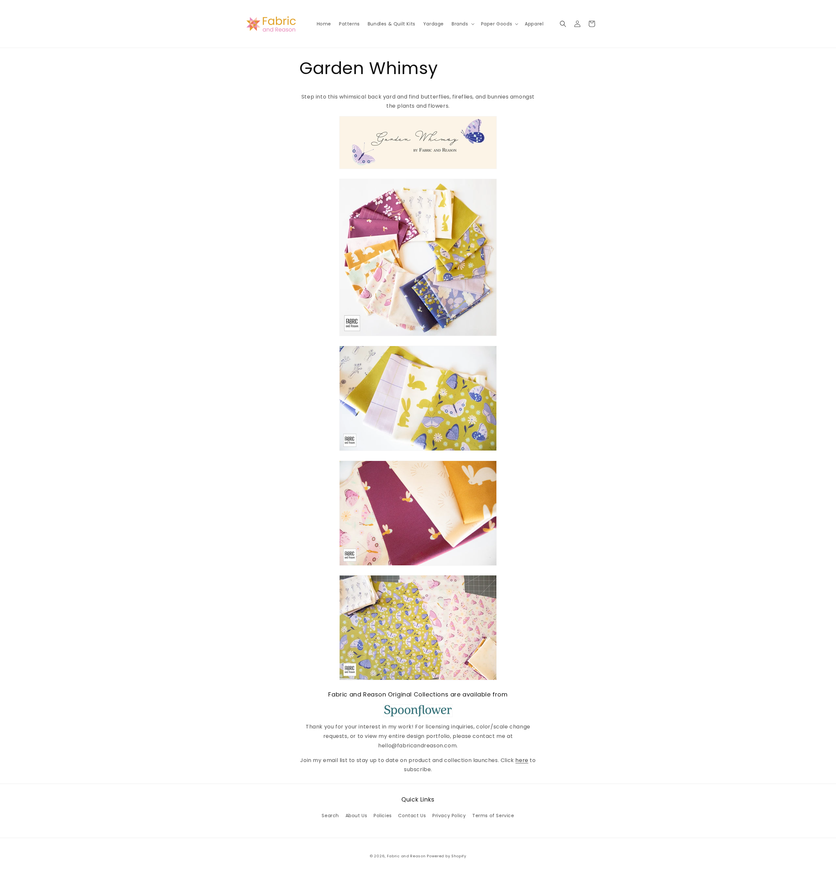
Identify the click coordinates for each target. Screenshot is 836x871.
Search (330, 815)
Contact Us (412, 815)
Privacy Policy (449, 815)
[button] (462, 24)
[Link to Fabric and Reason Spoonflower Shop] (418, 710)
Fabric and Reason (406, 856)
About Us (356, 815)
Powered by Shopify (446, 856)
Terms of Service (493, 815)
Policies (383, 815)
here (521, 760)
